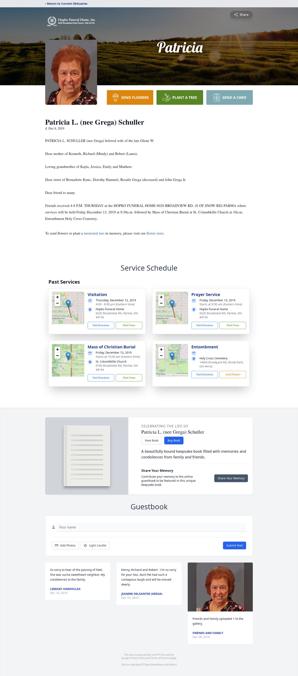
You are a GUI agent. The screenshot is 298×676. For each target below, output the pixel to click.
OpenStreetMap (153, 664)
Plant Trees (129, 325)
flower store (155, 233)
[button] (68, 304)
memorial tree (94, 233)
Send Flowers (232, 374)
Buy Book (174, 440)
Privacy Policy (137, 658)
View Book (151, 440)
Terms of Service (160, 658)
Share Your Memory (231, 478)
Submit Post (234, 545)
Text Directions (100, 325)
